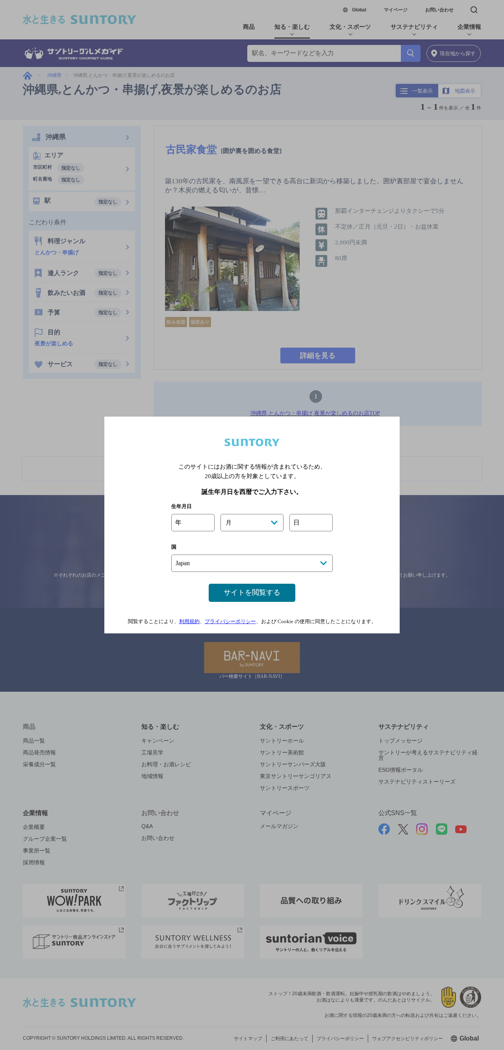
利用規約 (189, 621)
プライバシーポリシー (230, 621)
